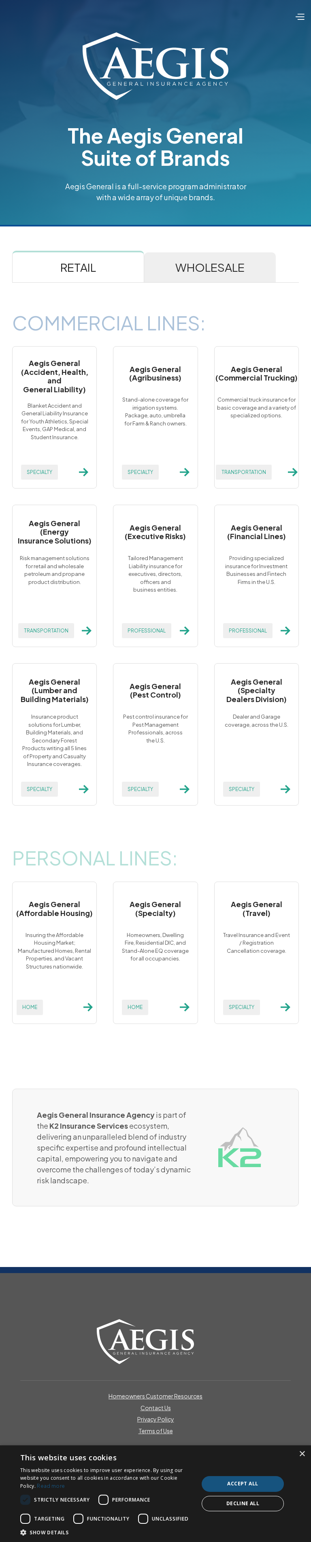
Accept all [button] (242, 1483)
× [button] (302, 1454)
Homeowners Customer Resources (155, 1396)
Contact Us (156, 1408)
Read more (51, 1486)
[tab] (78, 266)
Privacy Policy (155, 1419)
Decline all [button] (242, 1503)
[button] (299, 16)
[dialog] (155, 1493)
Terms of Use (155, 1431)
